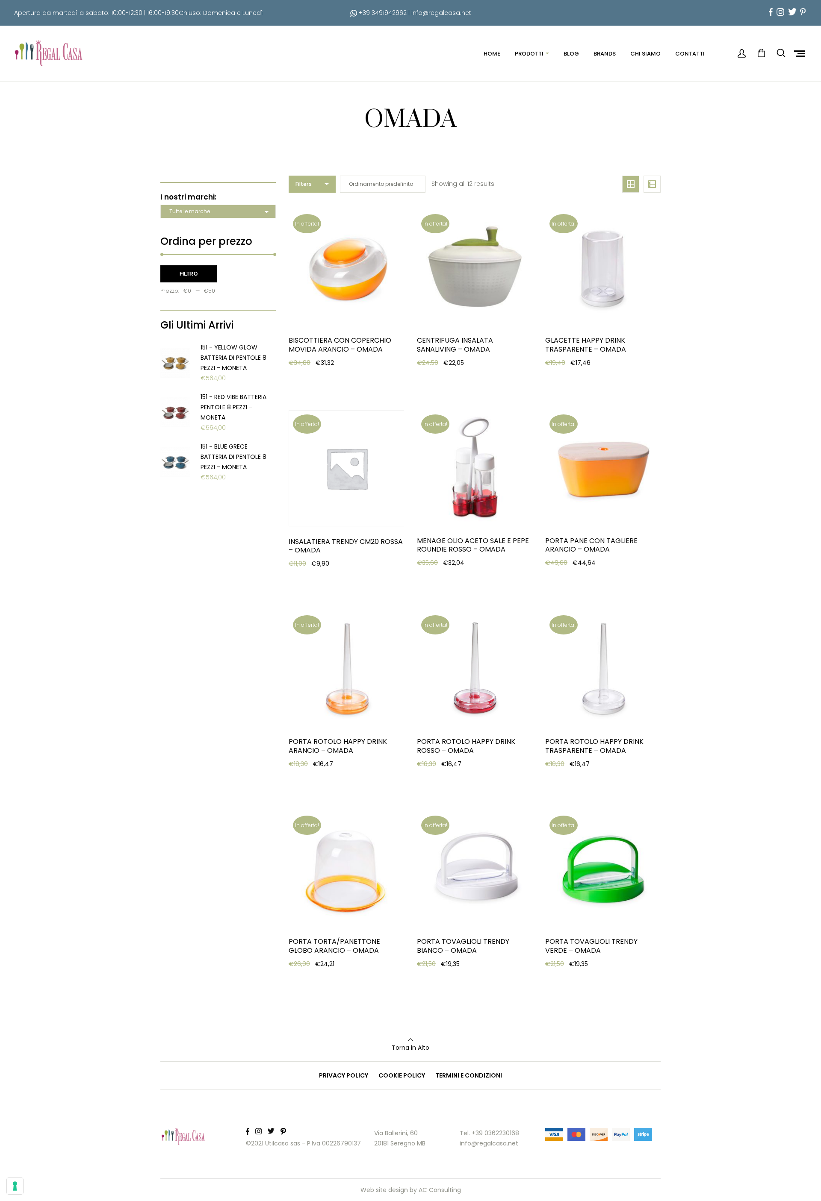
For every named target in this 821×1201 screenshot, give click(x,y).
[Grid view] (630, 184)
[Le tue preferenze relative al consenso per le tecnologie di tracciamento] (15, 1186)
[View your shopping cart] (761, 53)
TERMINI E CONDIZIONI (468, 1075)
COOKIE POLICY (401, 1075)
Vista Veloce (319, 400)
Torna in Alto (410, 1047)
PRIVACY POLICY (343, 1075)
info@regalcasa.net (441, 13)
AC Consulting (440, 1190)
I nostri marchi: (188, 197)
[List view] (652, 184)
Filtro (189, 274)
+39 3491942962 (382, 13)
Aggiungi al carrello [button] (331, 379)
